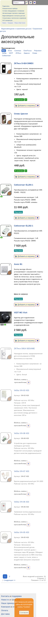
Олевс (34, 53)
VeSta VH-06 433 (21, 502)
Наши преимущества (11, 603)
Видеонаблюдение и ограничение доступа (16, 29)
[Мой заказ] (30, 2)
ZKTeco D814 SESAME (24, 348)
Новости (5, 600)
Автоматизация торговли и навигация (13, 13)
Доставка (5, 614)
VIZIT (11, 53)
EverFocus (28, 51)
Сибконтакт (6, 55)
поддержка (17, 596)
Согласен (24, 612)
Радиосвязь (5, 6)
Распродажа (10, 22)
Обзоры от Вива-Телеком (19, 22)
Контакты (5, 596)
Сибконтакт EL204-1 (23, 185)
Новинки (4, 22)
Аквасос (27, 53)
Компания (5, 607)
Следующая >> (9, 580)
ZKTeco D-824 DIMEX (23, 63)
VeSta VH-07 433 (21, 471)
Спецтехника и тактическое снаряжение (14, 18)
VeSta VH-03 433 (21, 390)
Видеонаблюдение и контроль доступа (13, 15)
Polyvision (37, 51)
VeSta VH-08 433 (21, 433)
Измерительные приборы (9, 8)
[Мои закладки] (34, 2)
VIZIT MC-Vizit (20, 312)
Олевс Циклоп (21, 114)
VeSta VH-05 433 (21, 532)
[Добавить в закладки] (37, 105)
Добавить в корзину (26, 105)
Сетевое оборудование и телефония (13, 11)
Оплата (4, 610)
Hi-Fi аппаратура (7, 20)
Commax (17, 51)
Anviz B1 (18, 264)
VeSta (4, 53)
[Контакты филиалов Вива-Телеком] (26, 2)
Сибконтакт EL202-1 (23, 226)
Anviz (10, 51)
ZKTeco (18, 53)
